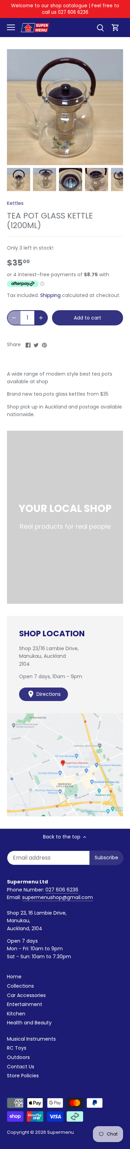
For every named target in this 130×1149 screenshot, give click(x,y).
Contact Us (20, 1066)
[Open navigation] (11, 27)
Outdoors (18, 1057)
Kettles (15, 203)
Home (14, 976)
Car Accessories (26, 995)
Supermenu (60, 1132)
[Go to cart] (115, 27)
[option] (18, 179)
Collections (20, 985)
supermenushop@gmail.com (57, 897)
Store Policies (23, 1075)
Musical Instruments (31, 1038)
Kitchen (16, 1013)
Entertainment (24, 1004)
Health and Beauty (29, 1022)
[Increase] (40, 318)
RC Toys (16, 1047)
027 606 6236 (61, 889)
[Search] (100, 27)
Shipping (50, 295)
